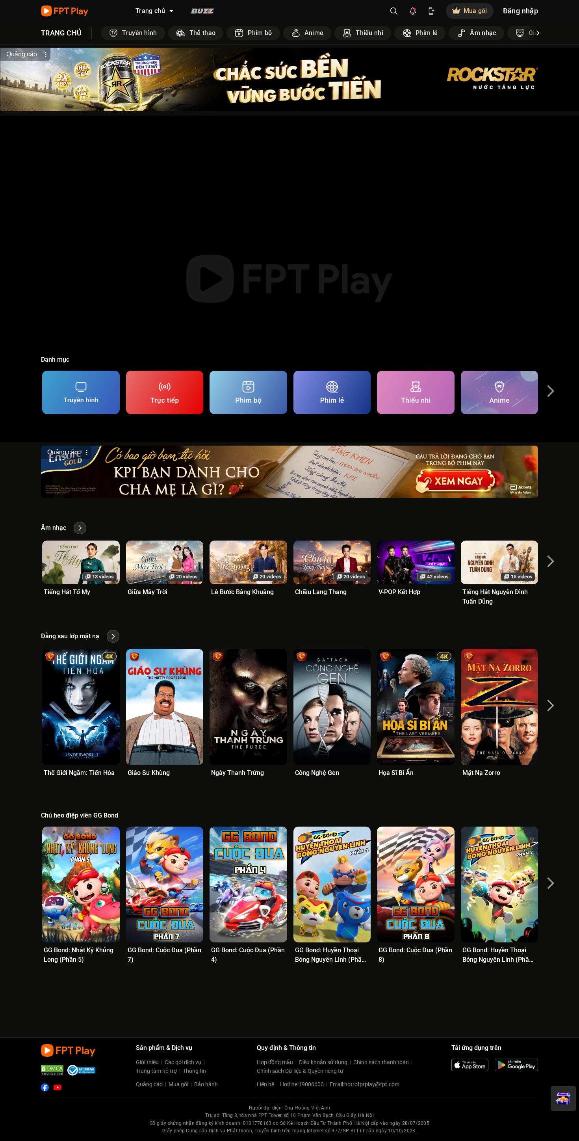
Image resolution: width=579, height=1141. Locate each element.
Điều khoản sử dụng (323, 1062)
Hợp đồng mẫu (275, 1062)
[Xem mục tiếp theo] (538, 33)
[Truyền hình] (81, 392)
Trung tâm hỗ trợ (156, 1071)
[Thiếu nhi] (416, 392)
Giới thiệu (147, 1062)
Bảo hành (206, 1084)
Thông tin (194, 1071)
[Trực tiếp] (165, 392)
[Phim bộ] (248, 392)
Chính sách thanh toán (381, 1062)
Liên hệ (265, 1084)
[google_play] (516, 1065)
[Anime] (499, 392)
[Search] (394, 11)
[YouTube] (57, 1087)
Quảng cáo (149, 1084)
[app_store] (469, 1065)
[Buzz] (202, 11)
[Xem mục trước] (101, 33)
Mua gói (178, 1084)
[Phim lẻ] (332, 392)
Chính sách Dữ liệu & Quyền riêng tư (300, 1071)
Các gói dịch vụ (183, 1062)
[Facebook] (45, 1087)
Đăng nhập (520, 11)
